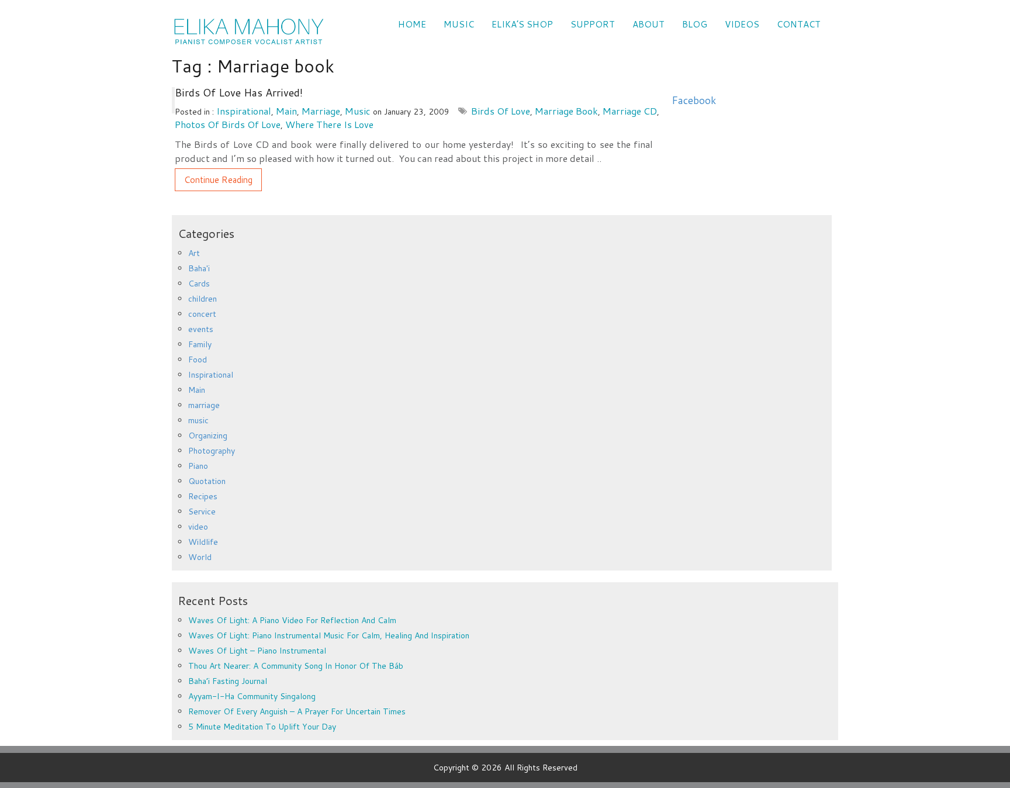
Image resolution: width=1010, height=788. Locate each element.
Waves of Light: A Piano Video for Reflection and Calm (292, 620)
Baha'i (199, 268)
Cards (199, 283)
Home (412, 24)
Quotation (207, 481)
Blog (694, 24)
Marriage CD (630, 110)
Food (197, 359)
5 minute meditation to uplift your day (262, 726)
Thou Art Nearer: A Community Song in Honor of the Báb (295, 666)
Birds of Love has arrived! (239, 92)
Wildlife (203, 542)
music (358, 110)
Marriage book (566, 110)
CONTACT (799, 24)
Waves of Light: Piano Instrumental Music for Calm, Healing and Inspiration (328, 635)
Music (459, 24)
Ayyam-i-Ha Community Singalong (252, 696)
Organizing (207, 435)
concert (202, 314)
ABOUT (648, 24)
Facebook (694, 100)
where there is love (329, 124)
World (200, 557)
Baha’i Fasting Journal (227, 681)
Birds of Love (500, 110)
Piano (198, 466)
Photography (211, 451)
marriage (321, 110)
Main (286, 110)
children (202, 299)
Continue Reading (218, 180)
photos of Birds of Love (228, 124)
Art (194, 253)
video (198, 527)
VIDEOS (742, 24)
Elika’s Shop (522, 24)
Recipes (202, 496)
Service (202, 511)
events (200, 329)
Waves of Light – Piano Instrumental (257, 650)
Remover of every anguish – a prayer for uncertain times (297, 711)
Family (200, 344)
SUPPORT (592, 24)
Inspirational (243, 110)
